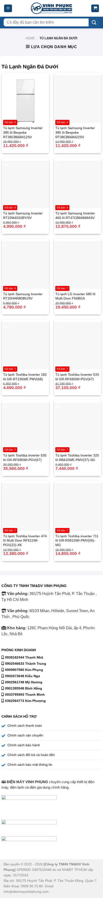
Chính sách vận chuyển (25, 735)
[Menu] (8, 8)
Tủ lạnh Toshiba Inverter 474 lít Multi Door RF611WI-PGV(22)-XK (25, 540)
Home (30, 38)
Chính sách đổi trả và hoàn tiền (31, 755)
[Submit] (94, 22)
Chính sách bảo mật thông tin (29, 764)
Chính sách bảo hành (23, 745)
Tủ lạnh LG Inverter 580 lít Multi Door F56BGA (75, 296)
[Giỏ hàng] (95, 8)
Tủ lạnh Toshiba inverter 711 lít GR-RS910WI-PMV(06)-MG (76, 540)
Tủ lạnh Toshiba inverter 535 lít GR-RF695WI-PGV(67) (24, 457)
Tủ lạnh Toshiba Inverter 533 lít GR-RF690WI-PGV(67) (77, 377)
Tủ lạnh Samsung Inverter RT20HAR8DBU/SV (23, 296)
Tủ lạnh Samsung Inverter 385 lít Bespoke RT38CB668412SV (23, 132)
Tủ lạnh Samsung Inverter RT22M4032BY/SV (23, 215)
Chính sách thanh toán (24, 725)
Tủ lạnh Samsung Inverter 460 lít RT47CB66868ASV (75, 215)
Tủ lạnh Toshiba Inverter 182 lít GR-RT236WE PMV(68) (25, 377)
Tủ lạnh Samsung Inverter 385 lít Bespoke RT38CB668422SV (75, 132)
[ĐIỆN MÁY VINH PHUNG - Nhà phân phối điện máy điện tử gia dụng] (51, 8)
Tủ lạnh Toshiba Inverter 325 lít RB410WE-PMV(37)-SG (77, 457)
